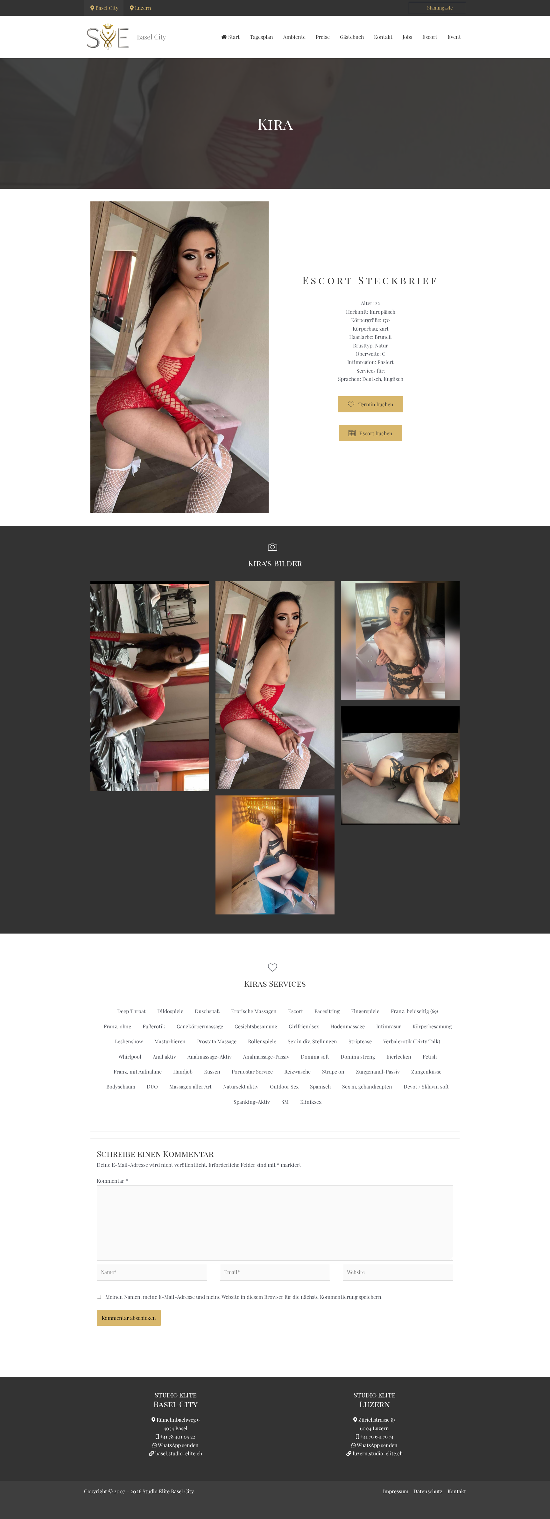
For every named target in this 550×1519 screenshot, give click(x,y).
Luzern (143, 7)
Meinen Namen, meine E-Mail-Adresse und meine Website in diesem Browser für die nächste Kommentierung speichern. (244, 1296)
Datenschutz (427, 1491)
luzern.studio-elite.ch (377, 1453)
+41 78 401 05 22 (177, 1436)
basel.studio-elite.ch (178, 1453)
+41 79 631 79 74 (376, 1436)
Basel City (106, 7)
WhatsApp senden (178, 1445)
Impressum (395, 1491)
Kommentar (112, 1180)
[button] (437, 8)
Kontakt (457, 1491)
